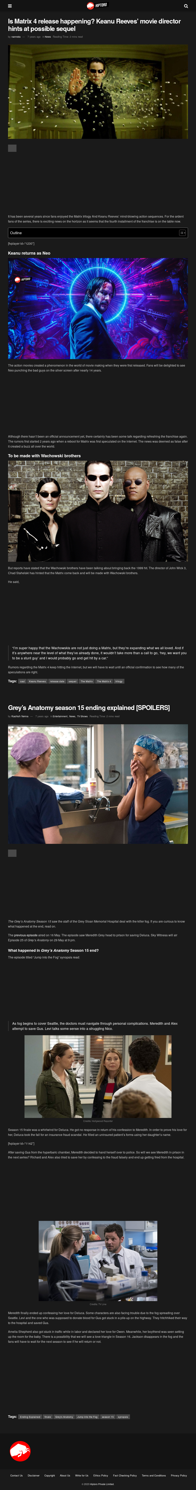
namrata (15, 36)
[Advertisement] (98, 183)
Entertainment (60, 716)
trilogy (118, 681)
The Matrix (87, 681)
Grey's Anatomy (64, 1416)
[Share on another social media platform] (12, 148)
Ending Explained (30, 1416)
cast (22, 681)
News (48, 36)
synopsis (123, 1416)
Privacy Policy (179, 1475)
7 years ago (34, 36)
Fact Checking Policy (125, 1475)
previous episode (26, 935)
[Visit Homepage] (98, 6)
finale (48, 1416)
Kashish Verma (19, 716)
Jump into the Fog (87, 1416)
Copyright (49, 1475)
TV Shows (82, 716)
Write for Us (81, 1475)
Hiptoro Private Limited (102, 1484)
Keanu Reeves (37, 681)
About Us (65, 1475)
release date (57, 681)
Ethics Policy (100, 1475)
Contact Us (16, 1475)
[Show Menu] (10, 5)
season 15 (108, 1416)
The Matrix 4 (104, 681)
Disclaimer (33, 1475)
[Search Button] (186, 5)
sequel (72, 681)
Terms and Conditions (154, 1475)
